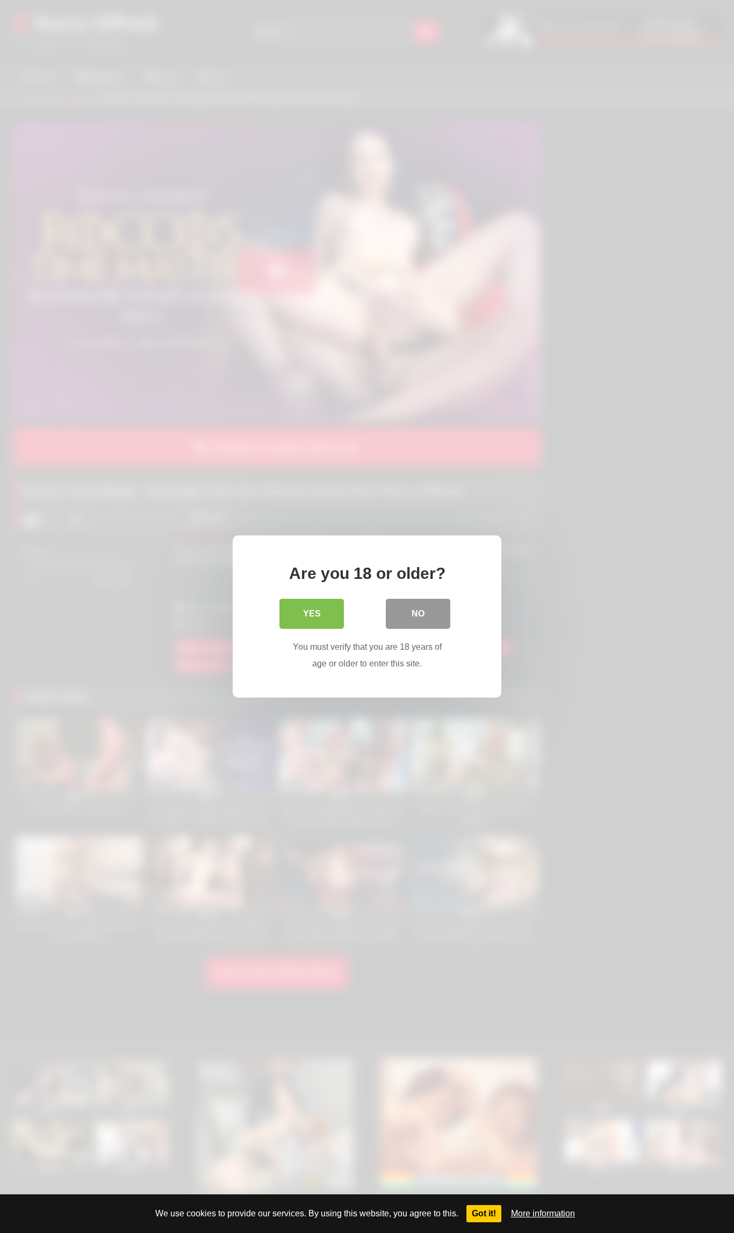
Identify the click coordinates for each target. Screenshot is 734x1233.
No (418, 613)
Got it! (484, 1213)
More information (543, 1213)
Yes (312, 613)
